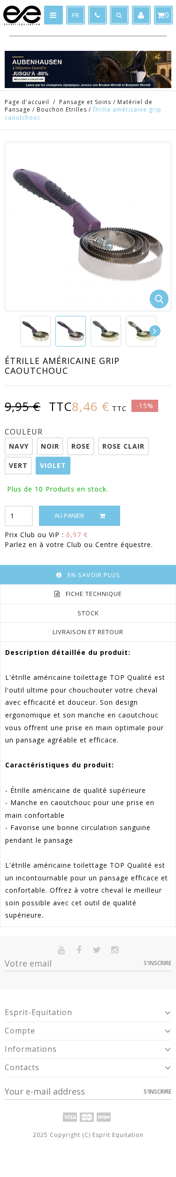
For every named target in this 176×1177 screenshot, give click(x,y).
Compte (20, 1030)
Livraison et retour (88, 632)
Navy (19, 446)
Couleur (25, 432)
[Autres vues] (20, 331)
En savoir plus (94, 575)
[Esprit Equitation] (22, 15)
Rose (80, 446)
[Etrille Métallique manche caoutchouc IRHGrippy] (35, 331)
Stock (88, 613)
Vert (18, 465)
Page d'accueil (27, 102)
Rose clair (123, 446)
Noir (50, 446)
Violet (53, 465)
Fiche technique (94, 593)
